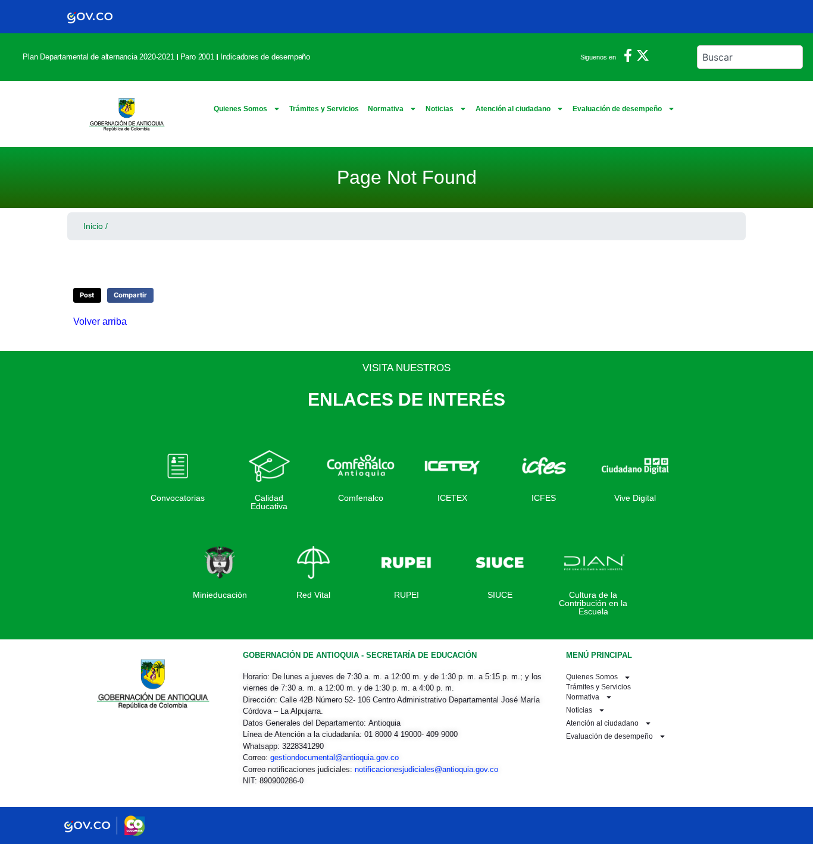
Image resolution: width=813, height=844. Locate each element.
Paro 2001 (197, 56)
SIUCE (499, 595)
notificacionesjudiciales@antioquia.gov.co (426, 769)
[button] (87, 295)
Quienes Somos (240, 109)
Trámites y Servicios (324, 109)
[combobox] (750, 57)
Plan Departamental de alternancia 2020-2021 (98, 56)
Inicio (93, 226)
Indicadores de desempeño (265, 56)
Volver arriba (100, 321)
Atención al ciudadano (513, 109)
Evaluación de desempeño (617, 109)
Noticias (440, 109)
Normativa (386, 109)
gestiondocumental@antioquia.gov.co (334, 757)
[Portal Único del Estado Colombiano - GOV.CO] (89, 17)
